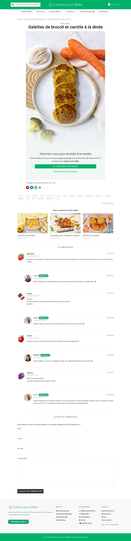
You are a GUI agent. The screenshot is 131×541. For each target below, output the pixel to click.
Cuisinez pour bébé (66, 4)
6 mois (21, 196)
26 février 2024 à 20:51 (33, 296)
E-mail (20, 438)
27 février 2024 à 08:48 (39, 320)
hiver (33, 198)
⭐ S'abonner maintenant (65, 166)
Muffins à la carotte (91, 235)
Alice (35, 395)
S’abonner (103, 12)
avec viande (89, 196)
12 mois (65, 196)
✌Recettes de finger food (38, 19)
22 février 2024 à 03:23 (33, 338)
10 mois (49, 196)
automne (21, 198)
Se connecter (116, 4)
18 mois (72, 196)
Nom (19, 429)
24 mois (80, 196)
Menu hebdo (26, 12)
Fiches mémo (54, 12)
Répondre (110, 253)
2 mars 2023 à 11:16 (32, 375)
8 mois (35, 196)
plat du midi (50, 198)
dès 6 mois (65, 23)
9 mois (42, 196)
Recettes (41, 12)
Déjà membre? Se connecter (65, 171)
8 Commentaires (108, 203)
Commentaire (22, 458)
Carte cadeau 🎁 (87, 12)
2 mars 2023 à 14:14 (38, 397)
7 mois (28, 196)
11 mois (57, 196)
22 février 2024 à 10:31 (39, 357)
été (28, 198)
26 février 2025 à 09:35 (39, 278)
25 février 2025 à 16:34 (33, 256)
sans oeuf (99, 196)
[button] (18, 522)
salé (57, 198)
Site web (20, 448)
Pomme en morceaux (26, 235)
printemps (41, 198)
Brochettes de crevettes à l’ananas (64, 235)
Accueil (19, 19)
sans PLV (107, 196)
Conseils (70, 12)
